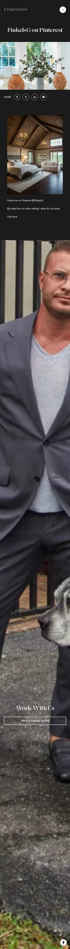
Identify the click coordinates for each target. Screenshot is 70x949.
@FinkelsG (37, 200)
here (14, 216)
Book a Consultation (35, 720)
